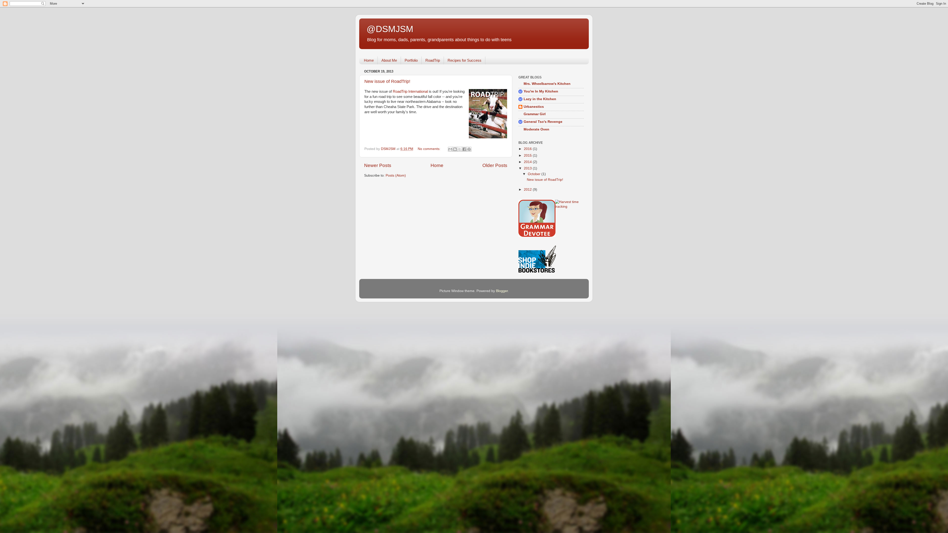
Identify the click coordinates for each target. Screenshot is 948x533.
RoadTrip (432, 60)
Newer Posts (377, 165)
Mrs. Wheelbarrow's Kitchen (547, 84)
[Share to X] (459, 149)
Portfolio (411, 60)
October (534, 174)
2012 (528, 189)
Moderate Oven (536, 129)
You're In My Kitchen (541, 91)
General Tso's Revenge (543, 122)
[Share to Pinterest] (469, 149)
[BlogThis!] (455, 149)
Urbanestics (534, 107)
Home (369, 60)
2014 (528, 162)
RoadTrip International (410, 91)
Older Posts (494, 165)
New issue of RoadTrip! (387, 81)
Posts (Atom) (396, 175)
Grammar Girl (535, 114)
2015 (528, 155)
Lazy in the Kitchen (540, 99)
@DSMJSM (390, 29)
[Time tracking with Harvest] (569, 206)
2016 (528, 149)
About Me (389, 60)
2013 (528, 168)
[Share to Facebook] (464, 149)
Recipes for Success (464, 60)
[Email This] (450, 149)
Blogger (502, 291)
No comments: (429, 149)
